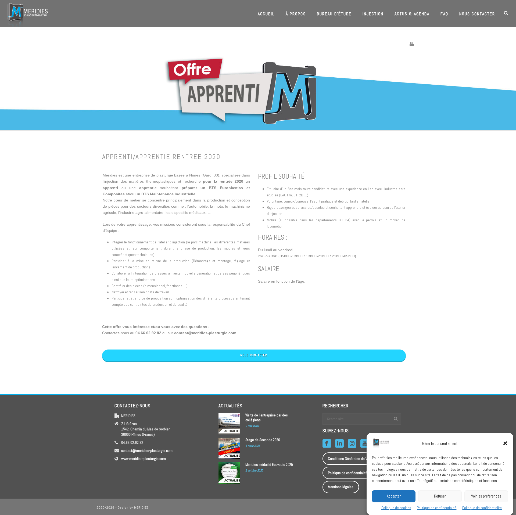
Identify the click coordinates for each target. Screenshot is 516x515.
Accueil (266, 14)
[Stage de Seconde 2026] (229, 448)
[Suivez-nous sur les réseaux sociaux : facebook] (326, 443)
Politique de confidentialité (436, 507)
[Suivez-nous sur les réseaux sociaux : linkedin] (339, 443)
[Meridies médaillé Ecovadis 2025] (229, 473)
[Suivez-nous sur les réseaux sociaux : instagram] (352, 443)
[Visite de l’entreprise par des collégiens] (229, 423)
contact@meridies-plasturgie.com (147, 450)
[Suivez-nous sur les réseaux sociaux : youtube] (364, 443)
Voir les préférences (486, 495)
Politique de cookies (396, 507)
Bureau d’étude (334, 14)
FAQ (444, 14)
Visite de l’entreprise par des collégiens (266, 417)
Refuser (440, 495)
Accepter (394, 495)
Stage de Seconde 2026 (262, 440)
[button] (505, 443)
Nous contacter (477, 14)
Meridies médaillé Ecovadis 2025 (269, 464)
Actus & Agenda (412, 14)
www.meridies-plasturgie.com (143, 458)
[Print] (412, 44)
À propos (296, 14)
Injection (373, 14)
